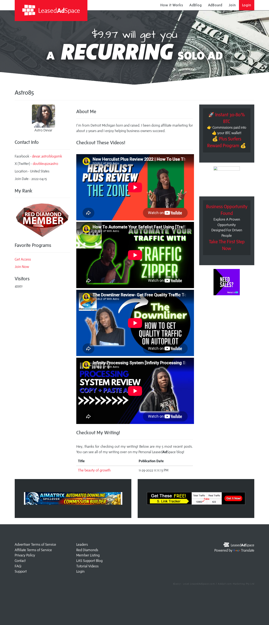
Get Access (23, 259)
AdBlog (195, 5)
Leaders (82, 544)
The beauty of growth (94, 470)
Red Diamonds (87, 550)
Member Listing (88, 555)
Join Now (22, 267)
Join (232, 5)
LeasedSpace (58, 10)
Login (246, 5)
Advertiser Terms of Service (35, 544)
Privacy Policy (25, 555)
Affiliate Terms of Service (33, 550)
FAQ (18, 566)
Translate (247, 550)
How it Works (171, 5)
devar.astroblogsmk (47, 156)
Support (21, 571)
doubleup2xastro (45, 164)
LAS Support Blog (89, 561)
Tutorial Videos (87, 566)
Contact (20, 561)
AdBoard (215, 5)
